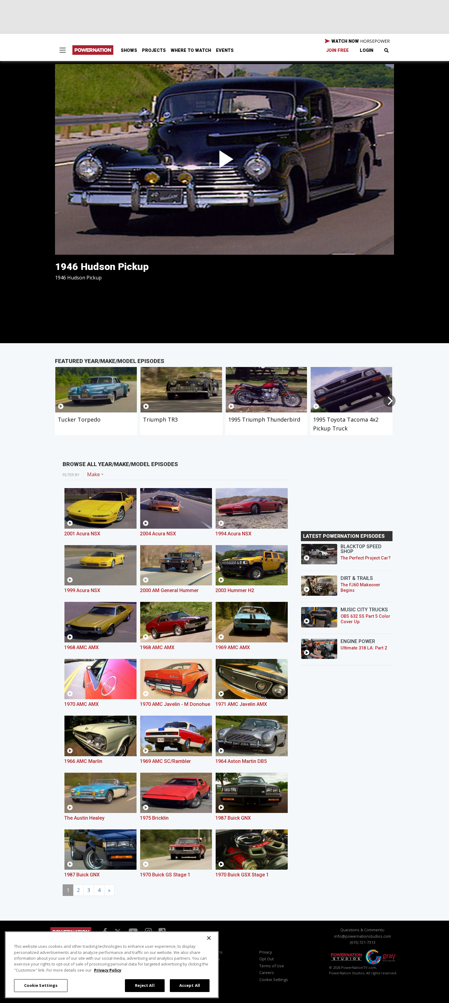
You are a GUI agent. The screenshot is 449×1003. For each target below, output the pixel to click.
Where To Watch (191, 50)
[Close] (209, 938)
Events (225, 50)
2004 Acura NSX (158, 534)
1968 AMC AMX (81, 647)
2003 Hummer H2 (234, 590)
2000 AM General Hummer (169, 590)
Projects (154, 50)
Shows (129, 50)
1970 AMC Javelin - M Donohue (175, 704)
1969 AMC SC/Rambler (165, 761)
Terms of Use (271, 966)
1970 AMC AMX (81, 704)
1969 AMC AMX (232, 647)
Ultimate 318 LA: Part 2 (364, 648)
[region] (112, 964)
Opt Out (266, 959)
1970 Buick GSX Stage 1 (242, 875)
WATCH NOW (360, 41)
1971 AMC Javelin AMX (241, 704)
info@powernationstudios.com (362, 936)
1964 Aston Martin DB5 (241, 761)
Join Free (337, 50)
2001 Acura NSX (82, 534)
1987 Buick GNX (233, 818)
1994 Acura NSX (233, 534)
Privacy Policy (107, 970)
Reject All (144, 985)
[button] (62, 51)
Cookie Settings (41, 985)
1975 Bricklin (154, 818)
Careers (266, 972)
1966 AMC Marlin (83, 761)
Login (366, 50)
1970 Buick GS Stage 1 (165, 875)
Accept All (189, 985)
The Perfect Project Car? (366, 558)
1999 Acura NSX (82, 590)
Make (93, 474)
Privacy (265, 952)
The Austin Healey (84, 818)
